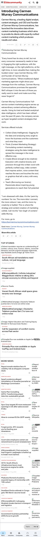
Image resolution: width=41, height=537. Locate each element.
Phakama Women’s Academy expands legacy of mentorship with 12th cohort (15, 480)
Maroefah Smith (5, 457)
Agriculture (23, 7)
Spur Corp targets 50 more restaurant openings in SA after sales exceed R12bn (16, 407)
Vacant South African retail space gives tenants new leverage (19, 292)
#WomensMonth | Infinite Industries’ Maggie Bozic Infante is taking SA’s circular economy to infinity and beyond (20, 275)
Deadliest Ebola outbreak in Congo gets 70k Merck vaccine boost (15, 491)
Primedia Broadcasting (8, 352)
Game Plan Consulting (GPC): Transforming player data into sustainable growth (12, 394)
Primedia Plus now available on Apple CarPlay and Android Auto (19, 347)
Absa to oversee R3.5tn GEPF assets (15, 417)
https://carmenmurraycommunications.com (20, 222)
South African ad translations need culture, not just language (17, 258)
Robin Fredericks (5, 508)
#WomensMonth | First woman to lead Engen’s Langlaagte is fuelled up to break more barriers (16, 452)
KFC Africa (4, 434)
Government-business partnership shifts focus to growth (15, 515)
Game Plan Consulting (7, 398)
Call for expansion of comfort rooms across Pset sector (18, 330)
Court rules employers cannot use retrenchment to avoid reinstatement (16, 441)
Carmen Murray (16, 227)
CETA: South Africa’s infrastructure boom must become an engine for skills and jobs (12, 466)
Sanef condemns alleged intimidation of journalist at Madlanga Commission (15, 381)
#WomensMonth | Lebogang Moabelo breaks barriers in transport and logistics (16, 503)
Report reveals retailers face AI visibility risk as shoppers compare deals (15, 368)
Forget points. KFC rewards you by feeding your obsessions (12, 429)
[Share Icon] (29, 373)
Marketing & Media (12, 7)
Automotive (32, 7)
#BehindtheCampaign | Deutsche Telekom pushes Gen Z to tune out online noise (17, 311)
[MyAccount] (37, 2)
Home (2, 7)
